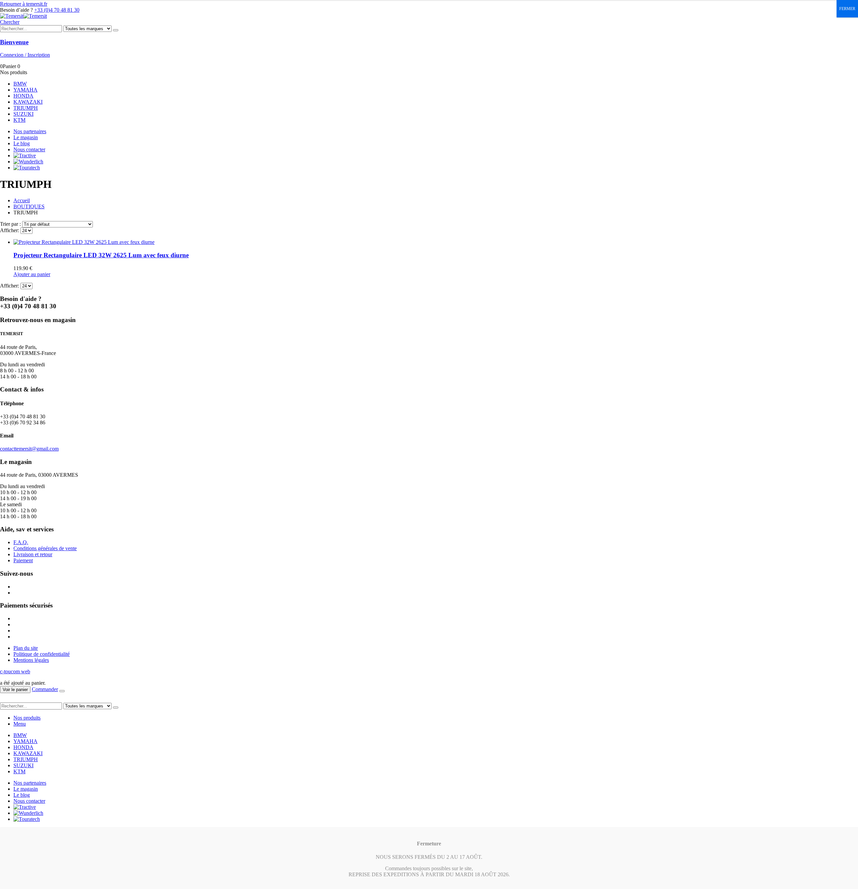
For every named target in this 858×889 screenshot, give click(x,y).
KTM (19, 120)
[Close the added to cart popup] (62, 691)
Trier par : (11, 224)
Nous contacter (29, 149)
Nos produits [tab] (27, 718)
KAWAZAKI (28, 102)
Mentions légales (31, 660)
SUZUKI (23, 114)
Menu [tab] (19, 724)
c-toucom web (15, 671)
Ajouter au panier (31, 274)
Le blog (21, 143)
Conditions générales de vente (45, 548)
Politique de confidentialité (41, 654)
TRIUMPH (25, 108)
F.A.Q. (20, 542)
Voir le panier (15, 689)
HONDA (23, 96)
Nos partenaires (29, 131)
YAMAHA (25, 90)
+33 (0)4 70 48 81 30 (56, 10)
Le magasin (25, 137)
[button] (9, 22)
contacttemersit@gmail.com (29, 449)
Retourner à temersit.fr (23, 4)
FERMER (847, 8)
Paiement (23, 560)
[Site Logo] (23, 16)
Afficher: (10, 230)
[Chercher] (115, 30)
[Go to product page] (435, 242)
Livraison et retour (32, 554)
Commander (45, 689)
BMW (20, 84)
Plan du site (25, 648)
